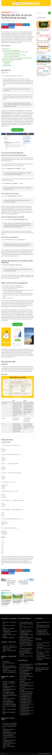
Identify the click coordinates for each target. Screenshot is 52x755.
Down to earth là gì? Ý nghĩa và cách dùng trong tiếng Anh (23, 582)
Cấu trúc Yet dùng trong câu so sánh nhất (14, 55)
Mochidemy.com (46, 753)
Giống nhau (7, 62)
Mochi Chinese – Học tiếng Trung (9, 723)
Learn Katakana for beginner (9, 693)
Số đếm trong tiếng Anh (24, 651)
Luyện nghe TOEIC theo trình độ (43, 634)
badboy (43, 667)
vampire (47, 667)
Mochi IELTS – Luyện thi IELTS (9, 645)
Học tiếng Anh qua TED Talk (42, 633)
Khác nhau (7, 64)
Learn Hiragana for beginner (8, 692)
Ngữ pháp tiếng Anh (6, 12)
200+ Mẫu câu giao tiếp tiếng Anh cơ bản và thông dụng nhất (29, 600)
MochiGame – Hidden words (8, 637)
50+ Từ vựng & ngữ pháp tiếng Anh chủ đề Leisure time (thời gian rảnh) (17, 601)
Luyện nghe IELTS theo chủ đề (43, 625)
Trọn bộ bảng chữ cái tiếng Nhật (9, 704)
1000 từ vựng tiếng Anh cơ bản (26, 622)
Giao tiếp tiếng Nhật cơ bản (8, 703)
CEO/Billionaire (38, 667)
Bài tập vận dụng (7, 65)
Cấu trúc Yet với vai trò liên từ (12, 56)
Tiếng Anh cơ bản (14, 12)
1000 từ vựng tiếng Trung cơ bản (9, 732)
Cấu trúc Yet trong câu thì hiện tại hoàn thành (16, 51)
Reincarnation (38, 669)
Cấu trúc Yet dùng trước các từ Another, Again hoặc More (17, 58)
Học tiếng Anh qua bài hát (42, 630)
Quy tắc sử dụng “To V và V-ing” (26, 656)
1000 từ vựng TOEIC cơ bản (25, 630)
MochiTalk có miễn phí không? (9, 666)
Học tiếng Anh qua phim (41, 631)
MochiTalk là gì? (6, 661)
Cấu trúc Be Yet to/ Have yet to (12, 53)
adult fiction (43, 669)
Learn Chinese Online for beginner (10, 724)
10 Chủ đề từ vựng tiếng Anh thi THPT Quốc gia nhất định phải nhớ (26, 645)
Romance (40, 670)
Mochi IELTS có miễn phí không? (26, 668)
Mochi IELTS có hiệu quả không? (26, 667)
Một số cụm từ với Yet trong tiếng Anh (13, 59)
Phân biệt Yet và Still (8, 61)
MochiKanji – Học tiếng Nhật (9, 681)
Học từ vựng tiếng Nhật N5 (8, 701)
